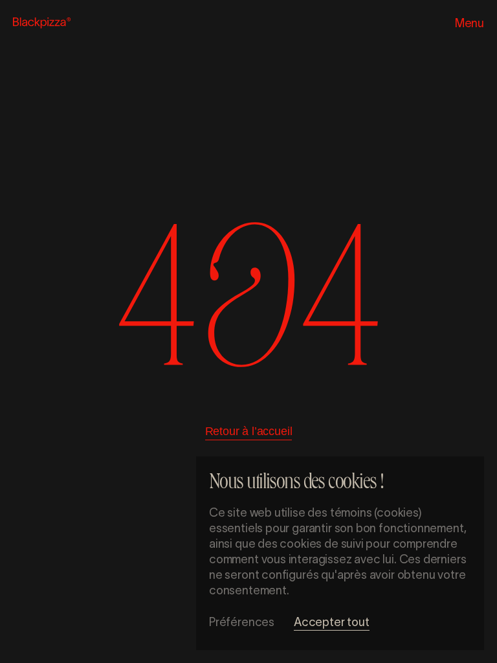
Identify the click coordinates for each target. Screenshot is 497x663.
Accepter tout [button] (332, 622)
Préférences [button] (241, 622)
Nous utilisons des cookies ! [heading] (296, 484)
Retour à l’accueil (249, 431)
